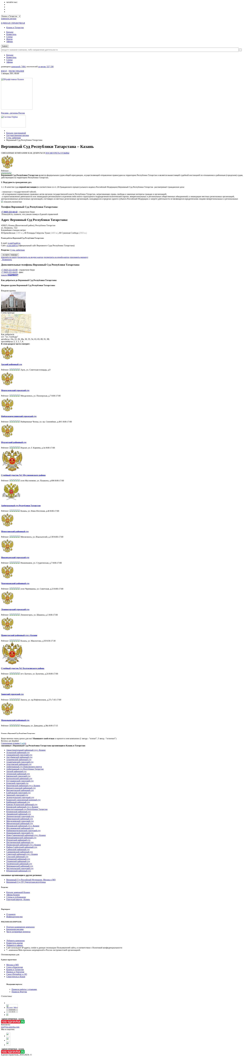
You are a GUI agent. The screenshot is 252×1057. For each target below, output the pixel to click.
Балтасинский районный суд (19, 778)
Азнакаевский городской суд (19, 755)
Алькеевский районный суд (18, 759)
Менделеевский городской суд (15, 390)
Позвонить (6, 259)
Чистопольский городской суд (19, 868)
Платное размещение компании (20, 927)
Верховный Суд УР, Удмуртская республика (26, 882)
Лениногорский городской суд (15, 609)
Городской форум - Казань (18, 899)
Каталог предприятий (16, 133)
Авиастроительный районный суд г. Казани (26, 750)
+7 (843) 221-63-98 (9, 270)
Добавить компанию (15, 940)
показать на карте (9, 257)
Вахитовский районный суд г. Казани (23, 785)
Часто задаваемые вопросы (18, 932)
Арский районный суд (11, 364)
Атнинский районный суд (18, 774)
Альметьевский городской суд (19, 762)
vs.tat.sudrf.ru (12, 245)
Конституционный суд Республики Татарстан (27, 809)
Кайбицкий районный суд (18, 802)
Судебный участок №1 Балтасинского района (22, 668)
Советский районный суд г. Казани (22, 854)
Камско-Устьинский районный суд (21, 804)
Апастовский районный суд (18, 764)
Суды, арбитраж (13, 138)
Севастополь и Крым (15, 976)
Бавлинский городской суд (18, 776)
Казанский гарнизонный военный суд (23, 800)
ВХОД (4, 71)
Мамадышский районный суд (15, 720)
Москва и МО (12, 965)
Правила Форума (19, 992)
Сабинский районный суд (18, 849)
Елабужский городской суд (18, 793)
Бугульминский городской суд (19, 781)
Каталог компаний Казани (18, 892)
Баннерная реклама (14, 929)
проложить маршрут (79, 257)
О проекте (10, 914)
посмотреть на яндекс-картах (30, 257)
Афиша (9, 41)
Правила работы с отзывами (24, 989)
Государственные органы (17, 135)
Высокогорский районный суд (20, 790)
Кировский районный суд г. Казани (22, 807)
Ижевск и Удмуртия (15, 972)
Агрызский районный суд (18, 752)
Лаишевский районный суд (18, 814)
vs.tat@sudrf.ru (14, 243)
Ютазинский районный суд (18, 871)
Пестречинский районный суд (19, 842)
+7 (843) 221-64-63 (9, 272)
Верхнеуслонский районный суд (21, 788)
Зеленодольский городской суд (20, 797)
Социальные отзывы (13, 743)
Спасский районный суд (17, 856)
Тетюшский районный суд (18, 859)
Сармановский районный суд (19, 852)
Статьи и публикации (16, 897)
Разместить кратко (14, 943)
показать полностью (13, 202)
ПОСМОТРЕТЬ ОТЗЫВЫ (57, 153)
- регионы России (13, 113)
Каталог (10, 32)
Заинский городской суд (12, 694)
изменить (8, 18)
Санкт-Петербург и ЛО (16, 974)
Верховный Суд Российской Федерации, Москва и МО (31, 880)
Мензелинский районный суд (14, 531)
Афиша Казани (13, 895)
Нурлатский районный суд (13, 442)
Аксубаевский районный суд (19, 757)
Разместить (11, 34)
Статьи (9, 37)
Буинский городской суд (17, 783)
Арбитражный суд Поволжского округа (24, 767)
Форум (9, 39)
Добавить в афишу (14, 945)
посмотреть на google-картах (56, 257)
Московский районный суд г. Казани (22, 826)
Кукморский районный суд (18, 811)
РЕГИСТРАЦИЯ (16, 71)
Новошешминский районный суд (21, 838)
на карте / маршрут (10, 255)
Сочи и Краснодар (14, 967)
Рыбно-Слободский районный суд (21, 847)
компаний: (18, 66)
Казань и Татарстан (15, 27)
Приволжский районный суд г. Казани (19, 635)
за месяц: (46, 66)
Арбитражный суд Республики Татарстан (21, 505)
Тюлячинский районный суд (19, 864)
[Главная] (7, 130)
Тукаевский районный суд (18, 861)
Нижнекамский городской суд (15, 557)
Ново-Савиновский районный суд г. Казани (26, 835)
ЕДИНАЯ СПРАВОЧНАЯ (13, 23)
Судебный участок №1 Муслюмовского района (23, 475)
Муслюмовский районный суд (20, 828)
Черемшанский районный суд (15, 583)
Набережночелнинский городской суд (18, 416)
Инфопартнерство (14, 917)
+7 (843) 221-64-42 (9, 212)
